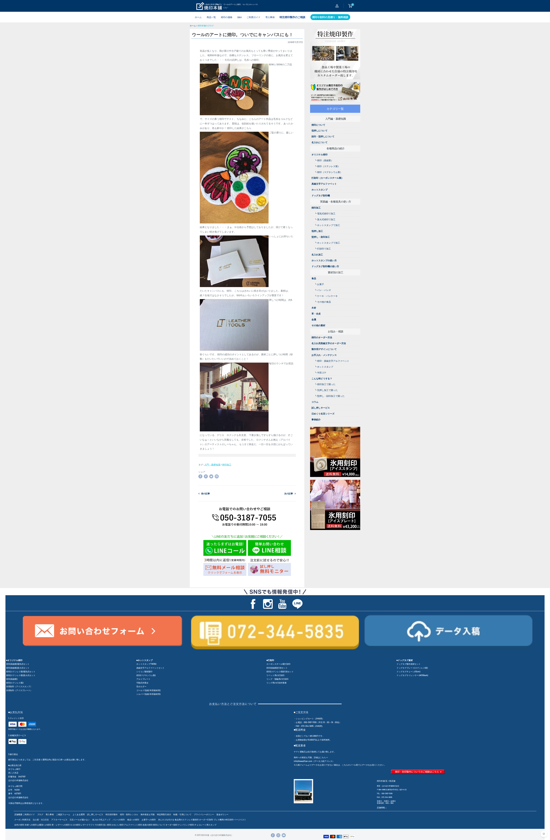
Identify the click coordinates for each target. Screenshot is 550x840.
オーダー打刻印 (206, 819)
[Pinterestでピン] (206, 476)
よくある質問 (79, 814)
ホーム (198, 17)
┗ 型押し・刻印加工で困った (329, 396)
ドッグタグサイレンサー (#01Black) (412, 675)
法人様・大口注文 (41, 819)
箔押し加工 (317, 231)
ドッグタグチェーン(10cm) (408, 671)
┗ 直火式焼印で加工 (324, 219)
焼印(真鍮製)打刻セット (277, 668)
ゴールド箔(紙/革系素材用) (148, 690)
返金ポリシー (222, 814)
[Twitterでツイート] (211, 476)
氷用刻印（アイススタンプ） (19, 686)
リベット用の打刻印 (275, 675)
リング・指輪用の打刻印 (277, 679)
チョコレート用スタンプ (205, 825)
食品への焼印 (133, 819)
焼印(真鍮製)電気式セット (17, 664)
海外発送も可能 (148, 814)
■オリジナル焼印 (14, 660)
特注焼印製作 (112, 814)
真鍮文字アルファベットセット (150, 668)
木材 (314, 307)
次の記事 (288, 493)
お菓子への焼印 (149, 819)
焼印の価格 (226, 17)
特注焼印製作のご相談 (292, 17)
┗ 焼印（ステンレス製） (327, 166)
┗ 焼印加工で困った (324, 384)
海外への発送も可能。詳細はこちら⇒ (311, 757)
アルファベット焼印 (133, 825)
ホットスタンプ (320, 189)
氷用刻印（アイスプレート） (19, 690)
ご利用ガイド (253, 17)
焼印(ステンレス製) (14, 682)
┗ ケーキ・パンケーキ (326, 296)
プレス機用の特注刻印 (224, 819)
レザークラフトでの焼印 (92, 825)
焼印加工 (226, 464)
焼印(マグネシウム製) (146, 675)
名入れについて (320, 142)
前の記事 (205, 493)
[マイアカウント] (337, 5)
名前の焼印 (148, 825)
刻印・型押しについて (323, 136)
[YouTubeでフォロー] (284, 835)
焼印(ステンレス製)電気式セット (20, 671)
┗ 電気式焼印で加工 (324, 213)
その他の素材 (318, 325)
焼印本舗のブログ (206, 25)
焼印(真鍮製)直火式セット (17, 668)
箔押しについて (320, 130)
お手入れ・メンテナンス (324, 355)
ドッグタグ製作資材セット (408, 664)
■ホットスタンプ (144, 660)
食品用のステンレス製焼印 (187, 819)
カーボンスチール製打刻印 (278, 664)
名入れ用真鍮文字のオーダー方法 (329, 343)
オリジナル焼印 (320, 154)
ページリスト (240, 819)
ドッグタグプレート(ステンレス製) (412, 668)
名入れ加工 (317, 254)
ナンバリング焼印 (186, 825)
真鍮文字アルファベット (324, 183)
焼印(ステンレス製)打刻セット (280, 671)
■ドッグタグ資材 (404, 660)
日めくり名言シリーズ (323, 413)
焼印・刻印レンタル (129, 814)
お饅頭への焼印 (44, 825)
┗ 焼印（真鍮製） (323, 160)
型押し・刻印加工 (321, 236)
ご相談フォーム (63, 814)
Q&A (239, 17)
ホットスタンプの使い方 (324, 260)
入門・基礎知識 (212, 464)
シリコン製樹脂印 (144, 671)
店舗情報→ (382, 807)
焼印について (318, 124)
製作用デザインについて (324, 349)
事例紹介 (316, 419)
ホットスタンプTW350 (146, 664)
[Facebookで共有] (200, 476)
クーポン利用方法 (22, 819)
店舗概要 (18, 814)
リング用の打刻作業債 (276, 682)
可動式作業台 (142, 682)
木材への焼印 (31, 825)
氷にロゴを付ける (166, 819)
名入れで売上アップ (101, 819)
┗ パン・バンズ (322, 290)
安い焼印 (107, 825)
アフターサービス (59, 819)
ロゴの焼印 (75, 825)
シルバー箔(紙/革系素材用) (148, 694)
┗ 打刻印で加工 (322, 248)
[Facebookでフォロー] (273, 835)
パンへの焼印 (119, 819)
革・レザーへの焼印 (61, 825)
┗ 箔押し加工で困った (326, 390)
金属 (314, 319)
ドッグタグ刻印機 (321, 195)
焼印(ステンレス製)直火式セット (20, 675)
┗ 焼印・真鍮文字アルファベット (331, 360)
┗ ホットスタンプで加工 (327, 225)
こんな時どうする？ (322, 378)
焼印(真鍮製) (11, 679)
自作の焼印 (19, 825)
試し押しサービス (321, 407)
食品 (314, 278)
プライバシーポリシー (204, 814)
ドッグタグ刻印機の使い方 (325, 266)
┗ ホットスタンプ (323, 366)
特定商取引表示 (164, 814)
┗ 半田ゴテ (320, 372)
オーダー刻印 (171, 825)
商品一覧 (211, 17)
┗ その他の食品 (322, 301)
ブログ (40, 814)
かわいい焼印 (118, 825)
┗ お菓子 (319, 284)
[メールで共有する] (217, 476)
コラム (315, 401)
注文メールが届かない (80, 819)
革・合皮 (316, 313)
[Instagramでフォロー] (278, 835)
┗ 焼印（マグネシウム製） (328, 172)
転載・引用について (182, 814)
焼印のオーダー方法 (322, 337)
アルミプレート (143, 679)
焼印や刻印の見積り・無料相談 (330, 17)
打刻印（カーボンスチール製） (328, 177)
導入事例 (270, 17)
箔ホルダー (141, 686)
